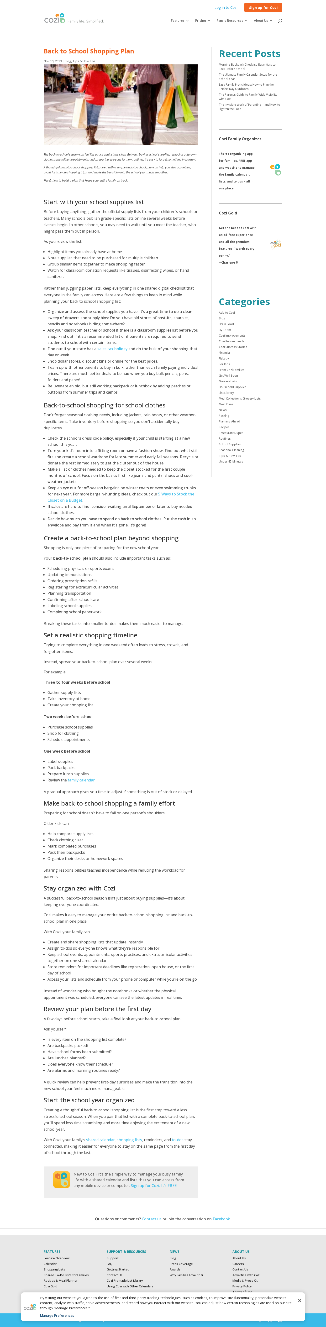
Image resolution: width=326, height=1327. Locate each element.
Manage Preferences (57, 1315)
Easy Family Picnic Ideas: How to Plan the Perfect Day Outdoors (246, 87)
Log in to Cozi (226, 8)
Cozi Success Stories (233, 347)
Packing (224, 416)
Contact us (152, 1219)
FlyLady (224, 358)
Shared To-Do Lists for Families (66, 1275)
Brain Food (226, 324)
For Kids (224, 364)
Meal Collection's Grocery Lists (240, 398)
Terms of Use (242, 1292)
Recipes (224, 427)
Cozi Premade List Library (125, 1280)
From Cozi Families (232, 370)
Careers (238, 1264)
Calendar (50, 1264)
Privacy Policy (242, 1286)
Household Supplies (233, 387)
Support (113, 1258)
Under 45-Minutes (231, 461)
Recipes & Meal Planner (61, 1280)
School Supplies (230, 444)
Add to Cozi (227, 313)
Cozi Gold (50, 1286)
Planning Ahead (229, 421)
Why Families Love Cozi (186, 1275)
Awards (175, 1269)
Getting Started (118, 1269)
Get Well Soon (228, 376)
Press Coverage (181, 1264)
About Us (239, 1258)
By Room (225, 330)
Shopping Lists (54, 1269)
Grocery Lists (228, 381)
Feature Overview (56, 1258)
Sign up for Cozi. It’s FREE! (154, 1185)
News (223, 410)
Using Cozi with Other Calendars (130, 1286)
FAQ (109, 1264)
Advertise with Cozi (246, 1275)
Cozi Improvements (232, 335)
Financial (225, 353)
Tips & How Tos (84, 61)
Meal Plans (226, 404)
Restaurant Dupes (231, 433)
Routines (225, 439)
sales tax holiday (112, 348)
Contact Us (114, 1275)
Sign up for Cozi (263, 8)
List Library (226, 393)
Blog (68, 61)
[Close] (299, 1300)
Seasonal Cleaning (231, 450)
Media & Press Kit (245, 1280)
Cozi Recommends (231, 341)
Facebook (221, 1219)
